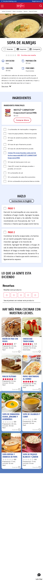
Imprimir (23, 49)
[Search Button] (40, 6)
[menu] (2, 6)
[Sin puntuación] (11, 55)
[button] (6, 86)
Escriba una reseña (28, 55)
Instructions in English (21, 200)
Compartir (36, 49)
